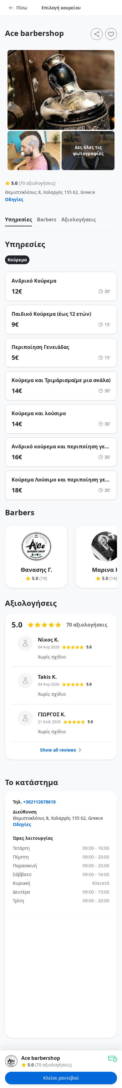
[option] (18, 221)
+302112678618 (39, 802)
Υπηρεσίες (18, 219)
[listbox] (61, 221)
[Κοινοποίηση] (97, 34)
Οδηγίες (14, 199)
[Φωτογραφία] (61, 90)
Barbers (46, 219)
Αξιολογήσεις (78, 219)
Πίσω (21, 8)
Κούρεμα (17, 260)
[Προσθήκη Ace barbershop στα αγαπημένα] (111, 34)
